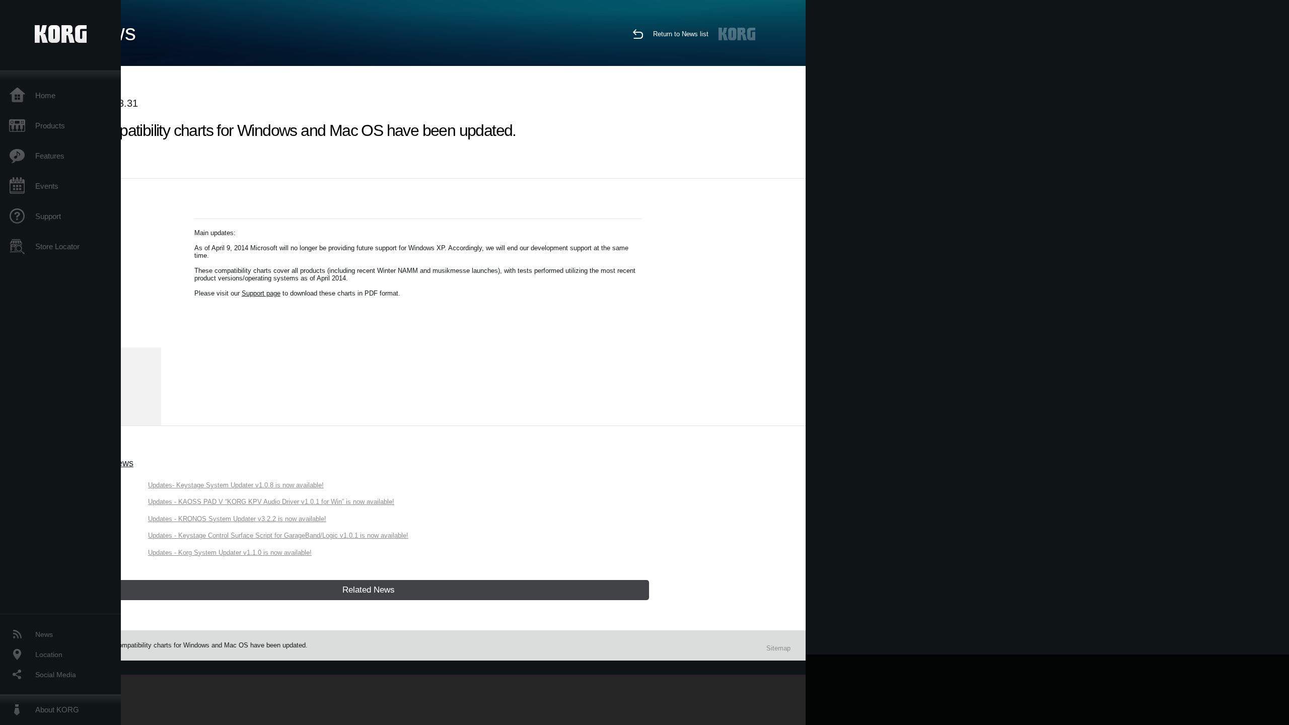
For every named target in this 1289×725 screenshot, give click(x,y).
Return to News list (680, 34)
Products (50, 125)
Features (49, 156)
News (44, 634)
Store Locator (57, 246)
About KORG (57, 709)
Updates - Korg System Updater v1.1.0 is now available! (230, 552)
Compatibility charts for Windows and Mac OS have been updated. (211, 645)
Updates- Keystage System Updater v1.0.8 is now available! (236, 485)
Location (48, 654)
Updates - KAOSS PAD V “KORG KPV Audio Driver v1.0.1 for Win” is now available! (271, 501)
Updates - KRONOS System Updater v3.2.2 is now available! (237, 519)
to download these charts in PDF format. (340, 293)
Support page (261, 293)
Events (46, 186)
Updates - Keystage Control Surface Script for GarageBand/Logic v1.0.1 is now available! (278, 535)
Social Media (55, 675)
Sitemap (778, 648)
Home (45, 95)
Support (48, 216)
